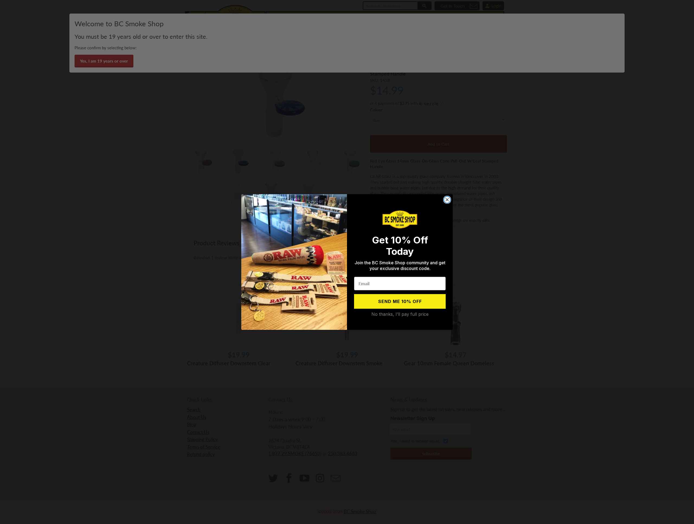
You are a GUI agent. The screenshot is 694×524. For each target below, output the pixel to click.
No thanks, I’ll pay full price (400, 314)
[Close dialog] (447, 199)
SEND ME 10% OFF (400, 301)
